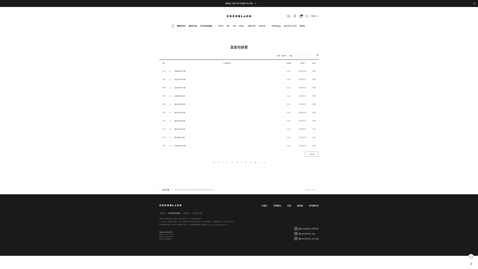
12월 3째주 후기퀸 (179, 79)
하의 (234, 26)
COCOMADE (206, 26)
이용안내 (186, 213)
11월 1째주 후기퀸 (179, 137)
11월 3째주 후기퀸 (179, 121)
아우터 (220, 26)
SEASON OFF (290, 26)
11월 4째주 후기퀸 (179, 113)
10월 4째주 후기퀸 (180, 146)
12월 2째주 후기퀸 (179, 88)
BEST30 (193, 26)
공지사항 (165, 190)
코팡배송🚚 (276, 26)
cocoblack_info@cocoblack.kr (217, 225)
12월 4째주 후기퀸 (179, 71)
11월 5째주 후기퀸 (179, 104)
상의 (228, 26)
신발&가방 (251, 26)
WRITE (311, 154)
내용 (291, 56)
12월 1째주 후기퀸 (179, 96)
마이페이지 (314, 205)
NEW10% (181, 26)
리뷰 (289, 205)
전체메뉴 (277, 205)
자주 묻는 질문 (197, 213)
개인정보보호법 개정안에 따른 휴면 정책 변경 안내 (245, 190)
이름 (278, 56)
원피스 (241, 26)
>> (264, 162)
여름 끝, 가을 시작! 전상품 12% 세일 (239, 3)
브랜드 (265, 205)
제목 (284, 56)
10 (255, 162)
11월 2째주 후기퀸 (179, 129)
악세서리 (262, 26)
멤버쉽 (302, 26)
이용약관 (162, 213)
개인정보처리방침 (174, 213)
